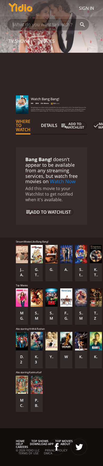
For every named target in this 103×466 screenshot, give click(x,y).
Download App (42, 444)
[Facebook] (57, 447)
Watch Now (63, 181)
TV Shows (19, 41)
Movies (47, 41)
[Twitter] (79, 447)
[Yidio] (20, 8)
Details (49, 125)
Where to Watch (23, 125)
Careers (22, 447)
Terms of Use (28, 453)
